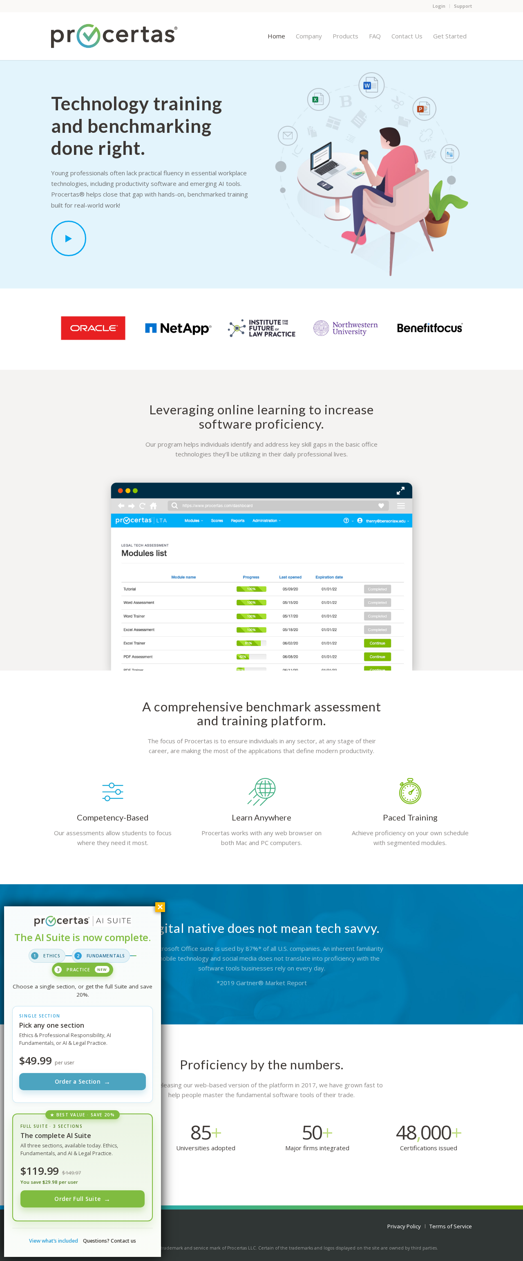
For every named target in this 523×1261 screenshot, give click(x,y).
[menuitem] (276, 36)
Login (439, 6)
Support (463, 6)
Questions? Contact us (109, 1240)
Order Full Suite (82, 1198)
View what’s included (53, 1240)
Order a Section (83, 1081)
